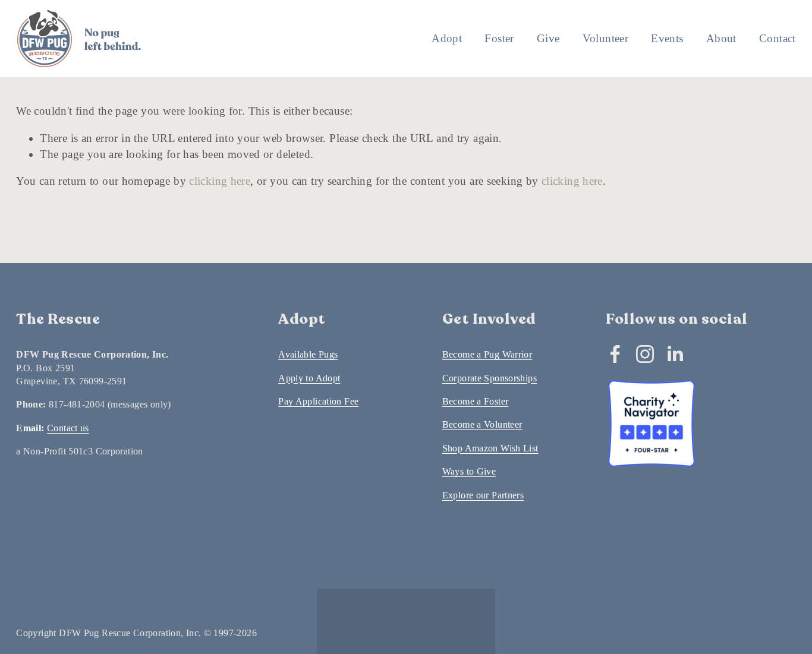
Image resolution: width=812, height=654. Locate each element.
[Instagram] (644, 354)
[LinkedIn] (674, 354)
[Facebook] (615, 354)
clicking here (219, 181)
